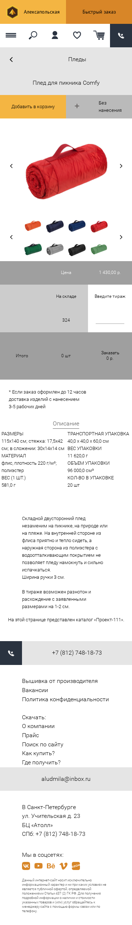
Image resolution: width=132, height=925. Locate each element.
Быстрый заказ (99, 11)
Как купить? (38, 753)
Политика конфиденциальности (65, 699)
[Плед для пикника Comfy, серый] (55, 249)
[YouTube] (38, 866)
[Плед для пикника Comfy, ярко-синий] (77, 225)
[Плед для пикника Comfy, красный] (99, 225)
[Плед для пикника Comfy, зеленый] (33, 249)
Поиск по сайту (42, 744)
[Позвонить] (121, 36)
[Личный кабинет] (55, 36)
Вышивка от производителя (60, 680)
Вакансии (35, 690)
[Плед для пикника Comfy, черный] (77, 249)
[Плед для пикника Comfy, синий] (55, 225)
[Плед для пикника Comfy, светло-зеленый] (99, 249)
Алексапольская (41, 11)
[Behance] (50, 866)
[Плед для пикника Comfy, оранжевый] (33, 225)
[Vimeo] (63, 866)
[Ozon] (75, 866)
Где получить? (41, 762)
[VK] (26, 866)
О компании (38, 726)
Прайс (30, 735)
